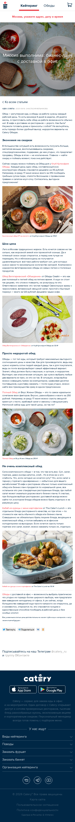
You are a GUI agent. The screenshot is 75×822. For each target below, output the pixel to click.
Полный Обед (10, 392)
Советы (11, 109)
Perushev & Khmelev (43, 815)
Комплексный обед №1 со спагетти (16, 236)
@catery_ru (59, 651)
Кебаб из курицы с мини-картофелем (22, 508)
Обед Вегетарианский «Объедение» (21, 276)
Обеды (6, 594)
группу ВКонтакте (17, 655)
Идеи (4, 109)
